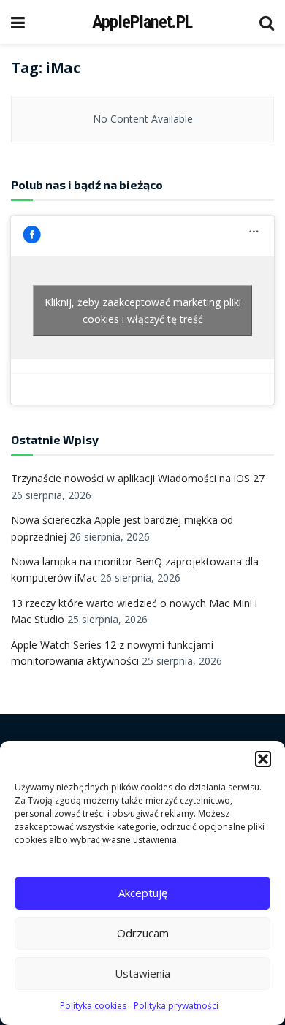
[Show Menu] (18, 22)
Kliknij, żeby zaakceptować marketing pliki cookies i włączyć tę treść (143, 310)
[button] (263, 759)
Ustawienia (142, 973)
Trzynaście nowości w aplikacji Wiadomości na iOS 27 (138, 478)
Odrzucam (143, 933)
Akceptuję (142, 892)
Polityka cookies (93, 1005)
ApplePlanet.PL (142, 22)
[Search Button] (266, 22)
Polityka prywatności (176, 1005)
